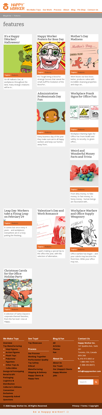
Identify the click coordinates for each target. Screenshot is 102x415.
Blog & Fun (7, 16)
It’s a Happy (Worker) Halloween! (12, 39)
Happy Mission (60, 372)
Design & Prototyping (13, 371)
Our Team (58, 366)
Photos (56, 349)
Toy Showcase (35, 343)
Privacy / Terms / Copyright (85, 406)
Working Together (37, 356)
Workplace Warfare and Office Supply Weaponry (84, 213)
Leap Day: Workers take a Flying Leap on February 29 (16, 213)
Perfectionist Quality (38, 359)
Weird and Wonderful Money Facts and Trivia (83, 153)
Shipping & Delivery (37, 372)
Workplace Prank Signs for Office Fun (84, 95)
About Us (58, 358)
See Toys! (33, 338)
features (15, 75)
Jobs (55, 375)
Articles (56, 346)
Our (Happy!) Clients (62, 369)
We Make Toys (34, 9)
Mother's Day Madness (79, 38)
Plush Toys (11, 355)
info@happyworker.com (89, 371)
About (66, 9)
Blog (73, 9)
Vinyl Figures (12, 349)
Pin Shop (81, 9)
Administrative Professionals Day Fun (49, 96)
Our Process (34, 353)
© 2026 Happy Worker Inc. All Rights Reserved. (25, 406)
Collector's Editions (12, 387)
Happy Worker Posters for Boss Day (50, 38)
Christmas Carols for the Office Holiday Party (15, 273)
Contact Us (93, 9)
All (54, 343)
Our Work (47, 9)
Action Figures (13, 352)
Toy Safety (33, 363)
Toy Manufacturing (12, 346)
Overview (7, 343)
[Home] (13, 6)
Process (57, 9)
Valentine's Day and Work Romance (50, 212)
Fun (54, 352)
